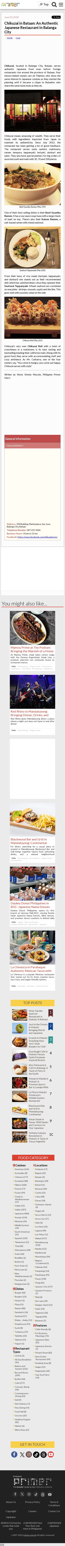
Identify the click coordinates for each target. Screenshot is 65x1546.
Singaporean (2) (22, 1284)
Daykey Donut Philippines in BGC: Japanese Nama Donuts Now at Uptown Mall (30, 906)
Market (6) (19, 1426)
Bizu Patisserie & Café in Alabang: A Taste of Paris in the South (38, 1069)
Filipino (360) (21, 1185)
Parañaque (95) (42, 1275)
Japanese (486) (22, 1213)
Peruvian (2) (20, 1280)
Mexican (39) (21, 1221)
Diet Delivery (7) (22, 1403)
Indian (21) (20, 1205)
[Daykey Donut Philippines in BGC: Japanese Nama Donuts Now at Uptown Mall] (32, 899)
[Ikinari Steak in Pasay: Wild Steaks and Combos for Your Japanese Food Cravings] (19, 1128)
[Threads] (43, 1457)
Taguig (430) (41, 1316)
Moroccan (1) (21, 1269)
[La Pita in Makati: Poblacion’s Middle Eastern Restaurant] (19, 1101)
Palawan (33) (41, 1267)
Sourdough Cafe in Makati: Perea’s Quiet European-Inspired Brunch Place (38, 1057)
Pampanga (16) (42, 1271)
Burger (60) (20, 1292)
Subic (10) (39, 1308)
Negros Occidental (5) (42, 1262)
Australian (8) (21, 1173)
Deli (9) (18, 1400)
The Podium (26, 669)
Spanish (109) (21, 1238)
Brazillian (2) (20, 1258)
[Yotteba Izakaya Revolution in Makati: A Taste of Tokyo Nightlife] (19, 1141)
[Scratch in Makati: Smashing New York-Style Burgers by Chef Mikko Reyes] (19, 1046)
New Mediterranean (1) (23, 1274)
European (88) (21, 1181)
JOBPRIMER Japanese (54, 1524)
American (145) (22, 1169)
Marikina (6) (40, 1252)
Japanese (42, 924)
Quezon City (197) (43, 1286)
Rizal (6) (38, 1297)
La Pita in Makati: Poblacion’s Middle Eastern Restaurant (38, 1096)
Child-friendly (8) (43, 1329)
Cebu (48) (39, 1196)
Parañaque (22, 986)
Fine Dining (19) (22, 1407)
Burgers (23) (20, 1296)
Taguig (20, 922)
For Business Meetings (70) (42, 1334)
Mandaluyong (23, 666)
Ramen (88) (20, 1308)
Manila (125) (41, 1248)
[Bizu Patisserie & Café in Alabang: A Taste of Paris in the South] (19, 1073)
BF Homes (31, 986)
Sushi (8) (19, 1328)
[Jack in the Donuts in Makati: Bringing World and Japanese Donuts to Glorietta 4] (19, 1033)
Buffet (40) (20, 1379)
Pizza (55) (19, 1304)
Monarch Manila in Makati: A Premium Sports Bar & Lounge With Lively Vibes (38, 1084)
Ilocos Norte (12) (43, 1215)
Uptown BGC (33, 924)
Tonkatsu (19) (21, 1332)
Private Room (47, 666)
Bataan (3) (40, 1177)
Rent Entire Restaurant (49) (42, 1358)
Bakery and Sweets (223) (21, 1367)
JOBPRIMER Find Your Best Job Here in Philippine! (32, 1525)
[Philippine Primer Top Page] (10, 8)
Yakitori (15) (20, 1339)
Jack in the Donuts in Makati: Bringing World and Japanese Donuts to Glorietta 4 (38, 1031)
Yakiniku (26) (21, 1335)
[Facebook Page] (14, 1455)
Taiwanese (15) (22, 1242)
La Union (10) (41, 1226)
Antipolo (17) (41, 1169)
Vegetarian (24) (42, 1371)
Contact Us (54, 1511)
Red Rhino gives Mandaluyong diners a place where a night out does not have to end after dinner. (32, 721)
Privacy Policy (32, 1501)
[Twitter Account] (22, 1457)
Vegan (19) (40, 1367)
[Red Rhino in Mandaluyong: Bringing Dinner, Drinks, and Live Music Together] (32, 707)
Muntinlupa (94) (42, 1256)
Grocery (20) (21, 1415)
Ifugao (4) (39, 1211)
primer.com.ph (29, 1535)
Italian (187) (20, 1209)
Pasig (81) (39, 1282)
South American (42, 986)
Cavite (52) (40, 1192)
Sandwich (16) (21, 1312)
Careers (32, 1511)
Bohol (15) (40, 1185)
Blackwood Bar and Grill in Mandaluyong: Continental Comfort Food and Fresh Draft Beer (38, 1112)
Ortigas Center (34, 666)
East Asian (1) (21, 1265)
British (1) (19, 1261)
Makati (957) (41, 1238)
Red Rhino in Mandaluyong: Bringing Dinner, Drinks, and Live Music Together (30, 715)
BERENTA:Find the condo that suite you (11, 1525)
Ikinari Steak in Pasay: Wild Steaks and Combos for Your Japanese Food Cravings (38, 1125)
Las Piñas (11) (41, 1234)
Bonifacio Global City (19, 924)
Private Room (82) (43, 1352)
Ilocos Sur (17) (42, 1218)
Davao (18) (40, 1200)
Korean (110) (21, 1217)
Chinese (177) (21, 1177)
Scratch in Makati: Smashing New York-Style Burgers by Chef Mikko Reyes (38, 1043)
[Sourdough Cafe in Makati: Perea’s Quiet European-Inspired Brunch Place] (19, 1060)
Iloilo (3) (39, 1222)
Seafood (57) (21, 1316)
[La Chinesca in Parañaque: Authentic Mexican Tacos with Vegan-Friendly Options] (32, 963)
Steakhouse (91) (22, 1324)
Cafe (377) (20, 1383)
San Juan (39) (41, 1301)
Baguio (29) (40, 1173)
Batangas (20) (41, 1181)
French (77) (20, 1188)
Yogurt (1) (19, 1343)
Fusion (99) (20, 1192)
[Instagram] (28, 1455)
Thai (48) (19, 1246)
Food (18, 38)
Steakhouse (15, 669)
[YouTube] (50, 1493)
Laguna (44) (40, 1230)
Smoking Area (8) (43, 1363)
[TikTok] (36, 1457)
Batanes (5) (40, 1320)
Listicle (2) (19, 1355)
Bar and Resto (34, 858)
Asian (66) (19, 1254)
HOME (10, 38)
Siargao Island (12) (43, 1305)
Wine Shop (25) (22, 1430)
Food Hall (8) (20, 1411)
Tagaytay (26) (41, 1312)
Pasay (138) (40, 1278)
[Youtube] (50, 1455)
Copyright (11, 1511)
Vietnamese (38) (22, 1250)
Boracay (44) (41, 1188)
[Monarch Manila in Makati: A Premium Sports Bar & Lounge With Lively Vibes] (19, 1087)
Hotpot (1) (20, 1300)
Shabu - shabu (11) (23, 1320)
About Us (11, 1501)
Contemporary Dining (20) (22, 1394)
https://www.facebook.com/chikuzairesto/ (37, 537)
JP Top (44, 4)
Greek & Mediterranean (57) (22, 1199)
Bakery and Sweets (31, 922)
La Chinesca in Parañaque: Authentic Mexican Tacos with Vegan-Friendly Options (31, 970)
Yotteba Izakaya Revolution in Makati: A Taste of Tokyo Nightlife (38, 1137)
